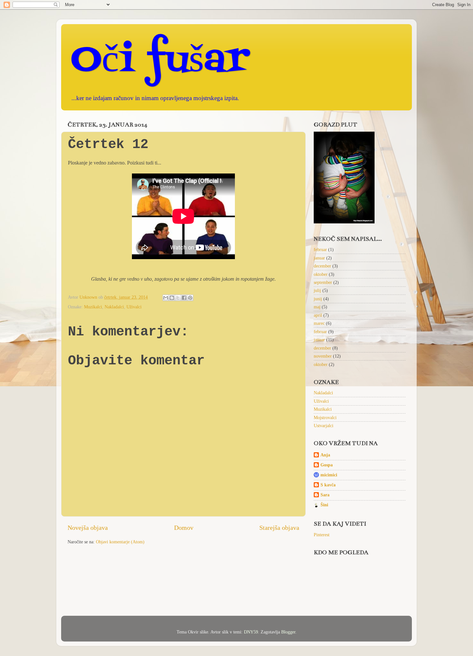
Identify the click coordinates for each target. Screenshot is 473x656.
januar (319, 257)
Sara (324, 494)
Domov (183, 527)
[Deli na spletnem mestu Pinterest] (190, 298)
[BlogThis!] (172, 298)
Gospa (326, 464)
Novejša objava (88, 527)
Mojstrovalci (325, 417)
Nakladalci (114, 306)
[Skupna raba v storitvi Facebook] (184, 298)
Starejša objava (279, 527)
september (323, 282)
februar (320, 249)
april (318, 315)
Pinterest (321, 534)
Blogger (288, 631)
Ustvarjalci (323, 425)
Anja (325, 454)
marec (319, 323)
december (322, 265)
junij (318, 298)
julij (317, 290)
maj (317, 306)
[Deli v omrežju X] (178, 298)
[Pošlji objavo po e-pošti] (165, 298)
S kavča (328, 484)
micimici (328, 474)
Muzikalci (93, 306)
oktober (321, 274)
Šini (324, 504)
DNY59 (251, 631)
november (323, 356)
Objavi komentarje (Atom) (120, 541)
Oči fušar (160, 61)
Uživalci (134, 306)
